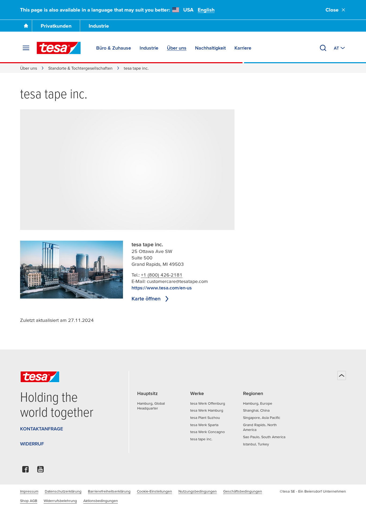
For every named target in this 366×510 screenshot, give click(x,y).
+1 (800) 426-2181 (161, 275)
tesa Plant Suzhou (205, 417)
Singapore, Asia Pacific (261, 417)
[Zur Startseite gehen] (26, 26)
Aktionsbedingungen (100, 500)
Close (332, 10)
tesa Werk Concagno (207, 432)
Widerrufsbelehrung (60, 500)
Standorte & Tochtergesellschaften (80, 68)
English (206, 10)
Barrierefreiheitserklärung (109, 491)
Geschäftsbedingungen (242, 491)
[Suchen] (323, 48)
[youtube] (40, 471)
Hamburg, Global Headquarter (151, 406)
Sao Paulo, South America (264, 437)
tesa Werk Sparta (204, 425)
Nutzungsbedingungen (197, 491)
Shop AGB (28, 500)
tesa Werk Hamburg (206, 410)
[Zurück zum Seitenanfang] (341, 375)
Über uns (28, 68)
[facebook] (25, 471)
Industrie (99, 26)
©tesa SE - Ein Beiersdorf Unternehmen (313, 491)
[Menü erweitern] (26, 48)
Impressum (29, 491)
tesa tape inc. (201, 439)
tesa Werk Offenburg (207, 403)
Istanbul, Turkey (256, 444)
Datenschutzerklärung (63, 491)
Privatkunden (56, 26)
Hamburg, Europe (257, 403)
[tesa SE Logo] (58, 48)
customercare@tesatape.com (177, 281)
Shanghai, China (256, 410)
